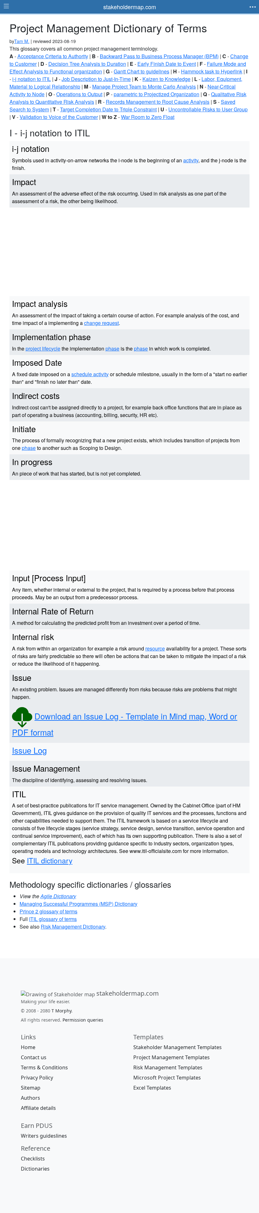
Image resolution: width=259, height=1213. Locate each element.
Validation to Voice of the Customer (59, 117)
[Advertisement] (129, 252)
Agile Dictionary (58, 896)
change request (101, 323)
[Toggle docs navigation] (6, 6)
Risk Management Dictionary (73, 926)
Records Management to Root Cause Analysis (157, 101)
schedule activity (90, 374)
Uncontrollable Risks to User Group (208, 109)
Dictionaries (35, 1168)
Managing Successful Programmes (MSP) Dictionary (78, 903)
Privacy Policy (37, 1077)
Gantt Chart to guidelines (141, 71)
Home (28, 1047)
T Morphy (61, 1011)
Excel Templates (152, 1087)
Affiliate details (38, 1107)
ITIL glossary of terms (53, 919)
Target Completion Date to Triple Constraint (108, 109)
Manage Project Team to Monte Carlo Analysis (144, 86)
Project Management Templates (171, 1057)
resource (155, 648)
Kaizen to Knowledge (166, 79)
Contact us (33, 1057)
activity (190, 160)
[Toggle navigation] (253, 7)
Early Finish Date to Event (166, 63)
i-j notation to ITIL (31, 79)
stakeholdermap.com (129, 7)
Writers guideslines (44, 1135)
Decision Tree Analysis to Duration (87, 63)
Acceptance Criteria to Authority (52, 56)
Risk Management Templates (167, 1067)
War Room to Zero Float (147, 117)
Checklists (33, 1158)
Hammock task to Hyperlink (211, 71)
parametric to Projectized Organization (156, 94)
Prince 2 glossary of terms (48, 911)
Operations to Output (79, 94)
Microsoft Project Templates (167, 1077)
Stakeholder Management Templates (177, 1047)
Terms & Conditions (44, 1067)
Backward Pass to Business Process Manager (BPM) (159, 56)
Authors (30, 1097)
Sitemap (30, 1087)
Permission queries (83, 1020)
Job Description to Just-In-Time (96, 79)
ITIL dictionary (49, 860)
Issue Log (29, 750)
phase (112, 348)
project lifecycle (43, 348)
